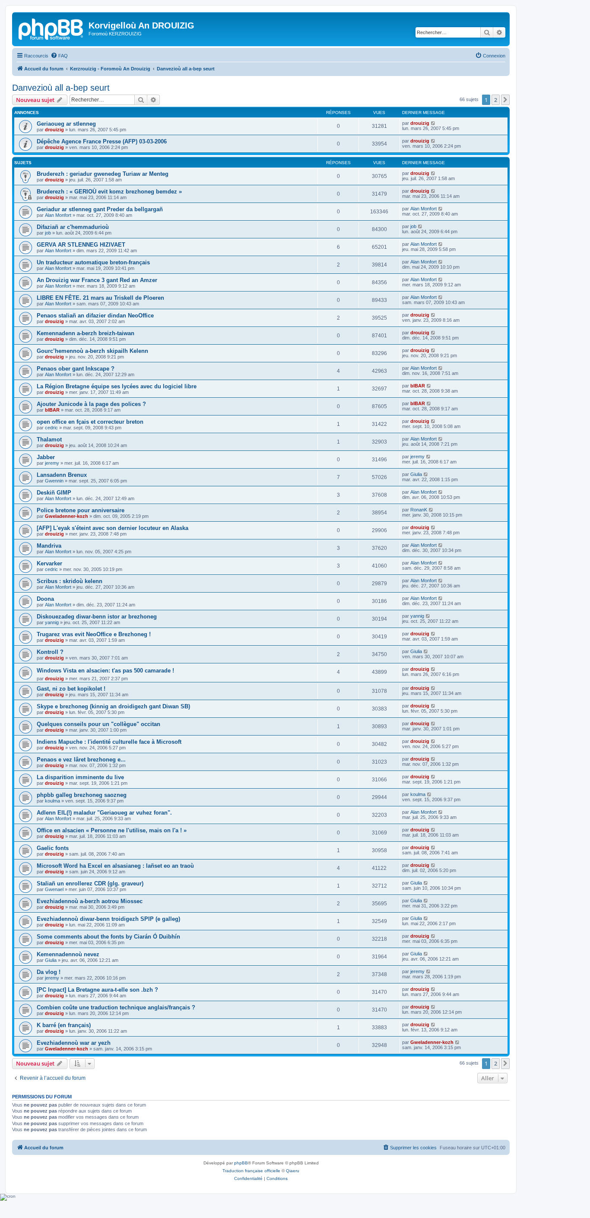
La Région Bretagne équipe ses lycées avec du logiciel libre (117, 386)
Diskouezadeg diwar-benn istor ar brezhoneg (97, 616)
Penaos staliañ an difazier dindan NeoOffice (95, 315)
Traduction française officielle (251, 1170)
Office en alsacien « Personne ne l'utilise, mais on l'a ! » (112, 830)
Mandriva (49, 545)
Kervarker (49, 563)
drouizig (54, 129)
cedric (51, 427)
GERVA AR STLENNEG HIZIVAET (81, 244)
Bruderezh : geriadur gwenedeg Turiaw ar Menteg (102, 174)
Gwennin (54, 480)
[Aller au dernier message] (433, 123)
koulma (52, 800)
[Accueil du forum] (51, 28)
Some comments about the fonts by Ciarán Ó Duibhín (108, 936)
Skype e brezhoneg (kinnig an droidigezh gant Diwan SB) (113, 706)
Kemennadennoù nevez (68, 954)
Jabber (46, 457)
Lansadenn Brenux (62, 475)
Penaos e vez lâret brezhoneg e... (81, 759)
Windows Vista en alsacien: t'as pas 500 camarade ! (105, 670)
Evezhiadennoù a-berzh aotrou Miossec (90, 901)
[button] (505, 100)
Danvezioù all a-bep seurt (61, 87)
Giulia (416, 474)
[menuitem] (59, 56)
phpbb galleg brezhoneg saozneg (82, 795)
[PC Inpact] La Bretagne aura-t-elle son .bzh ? (97, 989)
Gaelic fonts (53, 848)
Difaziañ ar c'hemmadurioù (73, 227)
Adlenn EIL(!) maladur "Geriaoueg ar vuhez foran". (104, 812)
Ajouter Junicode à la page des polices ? (91, 404)
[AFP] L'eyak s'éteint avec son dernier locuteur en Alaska (112, 528)
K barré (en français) (64, 1025)
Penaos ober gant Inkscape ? (75, 368)
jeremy (52, 463)
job (48, 232)
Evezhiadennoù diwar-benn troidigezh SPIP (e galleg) (108, 919)
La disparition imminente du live (80, 777)
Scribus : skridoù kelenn (69, 581)
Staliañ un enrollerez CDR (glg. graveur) (90, 883)
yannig (52, 622)
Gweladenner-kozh (66, 516)
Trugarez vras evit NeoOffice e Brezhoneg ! (94, 634)
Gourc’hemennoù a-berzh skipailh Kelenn (92, 351)
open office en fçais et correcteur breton (90, 422)
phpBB (241, 1163)
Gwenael (54, 889)
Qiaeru (292, 1170)
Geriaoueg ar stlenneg (66, 124)
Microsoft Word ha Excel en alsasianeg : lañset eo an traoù (115, 866)
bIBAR (417, 385)
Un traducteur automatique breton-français (93, 262)
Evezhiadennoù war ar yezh (74, 1043)
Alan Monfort (58, 215)
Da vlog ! (48, 972)
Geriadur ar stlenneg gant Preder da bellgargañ (100, 209)
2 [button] (495, 100)
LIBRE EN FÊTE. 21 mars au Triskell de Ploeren (100, 298)
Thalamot (49, 439)
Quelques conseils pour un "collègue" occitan (98, 724)
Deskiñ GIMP (54, 492)
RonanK (418, 509)
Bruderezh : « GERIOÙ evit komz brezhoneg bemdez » (109, 191)
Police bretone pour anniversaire (80, 510)
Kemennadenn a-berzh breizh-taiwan (85, 333)
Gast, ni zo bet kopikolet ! (71, 688)
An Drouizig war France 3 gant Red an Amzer (97, 280)
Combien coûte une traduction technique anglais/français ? (116, 1007)
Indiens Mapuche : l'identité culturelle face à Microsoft (109, 742)
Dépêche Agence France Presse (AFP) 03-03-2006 (102, 141)
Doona (45, 599)
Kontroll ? (50, 652)
